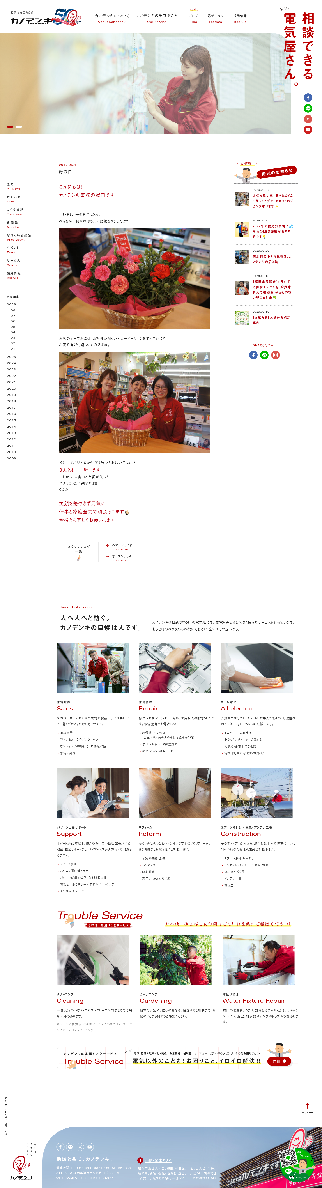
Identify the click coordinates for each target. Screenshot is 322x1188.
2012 (11, 439)
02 (13, 343)
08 (13, 310)
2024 (11, 363)
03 (13, 338)
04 (13, 332)
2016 (11, 414)
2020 (11, 389)
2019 (11, 395)
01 (13, 349)
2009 (11, 458)
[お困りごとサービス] (99, 928)
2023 (11, 369)
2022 (11, 376)
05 (13, 327)
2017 (11, 408)
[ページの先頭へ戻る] (307, 1111)
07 (13, 316)
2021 (11, 382)
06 (13, 321)
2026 (11, 304)
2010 (11, 452)
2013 (11, 433)
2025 (11, 357)
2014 (11, 427)
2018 (11, 401)
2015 (11, 420)
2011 (11, 446)
